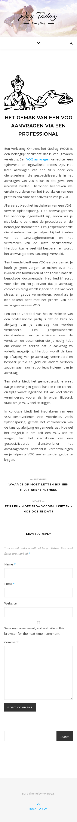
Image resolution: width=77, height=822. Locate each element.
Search (65, 736)
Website (10, 603)
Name (10, 564)
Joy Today (38, 15)
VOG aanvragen (38, 159)
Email (9, 584)
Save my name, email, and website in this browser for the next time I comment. (34, 631)
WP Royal (48, 793)
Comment (11, 642)
